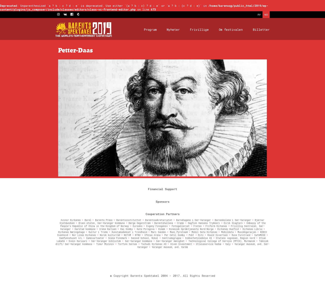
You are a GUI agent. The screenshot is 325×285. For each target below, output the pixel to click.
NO (266, 14)
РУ (259, 14)
